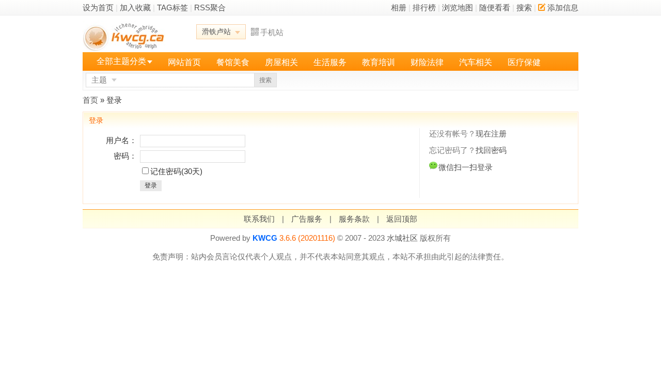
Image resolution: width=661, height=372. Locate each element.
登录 (151, 185)
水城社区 (402, 238)
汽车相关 (475, 62)
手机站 (272, 32)
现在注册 (491, 133)
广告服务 (306, 218)
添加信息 (562, 7)
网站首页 (184, 62)
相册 (398, 7)
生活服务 (330, 62)
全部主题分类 (121, 61)
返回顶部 (401, 218)
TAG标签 (172, 7)
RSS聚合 (210, 7)
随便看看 (494, 7)
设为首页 (98, 7)
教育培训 (378, 62)
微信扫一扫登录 (465, 167)
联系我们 (259, 218)
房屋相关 (281, 62)
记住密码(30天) (176, 171)
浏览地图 (457, 7)
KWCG (265, 238)
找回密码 (491, 150)
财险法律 (427, 62)
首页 (90, 100)
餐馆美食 (232, 62)
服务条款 (354, 218)
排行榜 (424, 7)
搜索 (524, 7)
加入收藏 (135, 7)
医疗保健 (524, 62)
